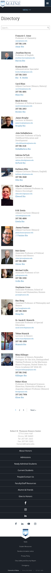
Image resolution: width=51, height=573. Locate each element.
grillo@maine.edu (21, 275)
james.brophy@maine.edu (24, 123)
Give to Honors (25, 496)
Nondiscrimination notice (25, 551)
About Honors (25, 450)
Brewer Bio (20, 112)
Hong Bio (19, 314)
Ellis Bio (19, 180)
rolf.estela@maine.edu (22, 216)
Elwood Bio (20, 196)
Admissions (25, 457)
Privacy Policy (25, 556)
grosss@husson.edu (22, 295)
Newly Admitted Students (25, 463)
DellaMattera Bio (23, 149)
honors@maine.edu (25, 444)
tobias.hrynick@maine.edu (24, 339)
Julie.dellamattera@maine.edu (25, 143)
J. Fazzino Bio (21, 235)
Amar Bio (19, 46)
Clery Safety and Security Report (25, 561)
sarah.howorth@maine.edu (24, 328)
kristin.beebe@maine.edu (23, 72)
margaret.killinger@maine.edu (25, 370)
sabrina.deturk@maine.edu (24, 160)
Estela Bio (19, 221)
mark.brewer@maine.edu (23, 106)
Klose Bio (19, 397)
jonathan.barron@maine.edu (25, 58)
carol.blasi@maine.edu (23, 89)
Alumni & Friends (25, 490)
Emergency (25, 565)
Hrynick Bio (20, 344)
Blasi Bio (19, 94)
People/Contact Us (25, 477)
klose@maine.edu (21, 392)
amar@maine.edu (21, 41)
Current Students (25, 470)
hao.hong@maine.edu (22, 308)
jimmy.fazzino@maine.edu (24, 233)
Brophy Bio (20, 125)
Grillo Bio (19, 281)
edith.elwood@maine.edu (23, 194)
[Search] (48, 28)
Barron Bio (20, 60)
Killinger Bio (21, 375)
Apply (25, 542)
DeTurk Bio (20, 163)
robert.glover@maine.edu (23, 258)
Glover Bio (20, 264)
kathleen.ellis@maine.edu (24, 174)
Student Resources (25, 546)
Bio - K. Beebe (21, 77)
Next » (33, 410)
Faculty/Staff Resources (25, 483)
